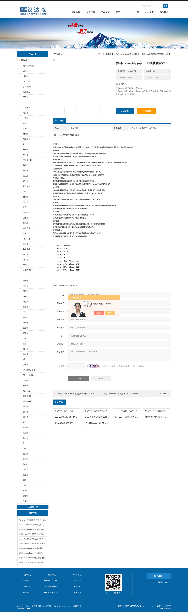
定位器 (25, 181)
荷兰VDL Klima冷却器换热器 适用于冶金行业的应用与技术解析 (33, 525)
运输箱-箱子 (28, 401)
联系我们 (164, 12)
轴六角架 (26, 186)
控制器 (25, 317)
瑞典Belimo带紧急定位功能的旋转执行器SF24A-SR (33, 534)
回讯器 (25, 291)
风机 (25, 443)
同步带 (25, 113)
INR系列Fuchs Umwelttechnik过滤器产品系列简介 (53, 587)
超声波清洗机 (28, 66)
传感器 (25, 464)
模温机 (25, 307)
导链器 (25, 275)
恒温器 (25, 76)
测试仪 (25, 176)
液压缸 (25, 202)
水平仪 (25, 155)
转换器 (25, 386)
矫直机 (25, 254)
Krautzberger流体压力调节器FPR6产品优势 (127, 417)
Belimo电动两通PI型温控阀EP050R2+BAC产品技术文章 (33, 539)
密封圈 (25, 412)
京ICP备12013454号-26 (134, 606)
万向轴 (25, 333)
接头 (25, 490)
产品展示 (105, 12)
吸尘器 (25, 123)
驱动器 (25, 496)
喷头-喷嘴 (27, 396)
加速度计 (26, 139)
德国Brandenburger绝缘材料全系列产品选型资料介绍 (33, 548)
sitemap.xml (150, 606)
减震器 (25, 328)
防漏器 (25, 296)
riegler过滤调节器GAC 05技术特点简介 (97, 417)
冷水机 (25, 302)
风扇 (25, 129)
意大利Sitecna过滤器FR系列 (96, 423)
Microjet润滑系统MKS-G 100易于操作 (124, 394)
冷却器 (25, 323)
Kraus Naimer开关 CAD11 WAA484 (53, 581)
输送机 (25, 354)
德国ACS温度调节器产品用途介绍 (67, 423)
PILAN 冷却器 (28, 375)
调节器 (25, 338)
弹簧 (25, 448)
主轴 (25, 265)
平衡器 (25, 118)
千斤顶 (25, 171)
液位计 (25, 312)
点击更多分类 (32, 507)
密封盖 (25, 417)
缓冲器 (25, 281)
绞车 (25, 207)
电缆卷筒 (26, 228)
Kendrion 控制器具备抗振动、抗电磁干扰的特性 (33, 520)
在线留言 (149, 12)
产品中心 (119, 54)
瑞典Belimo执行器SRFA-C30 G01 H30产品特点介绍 (33, 544)
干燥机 (25, 150)
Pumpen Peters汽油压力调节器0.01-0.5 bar (157, 411)
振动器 (25, 407)
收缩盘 (25, 454)
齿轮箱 (25, 223)
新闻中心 (120, 12)
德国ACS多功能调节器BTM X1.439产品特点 (157, 417)
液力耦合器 (27, 160)
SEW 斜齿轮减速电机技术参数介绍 (53, 593)
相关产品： (59, 402)
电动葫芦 (26, 212)
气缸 (25, 501)
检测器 (25, 165)
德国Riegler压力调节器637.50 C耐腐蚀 (67, 411)
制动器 (25, 433)
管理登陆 (167, 608)
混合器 (25, 97)
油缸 (25, 485)
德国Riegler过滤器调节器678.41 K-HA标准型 (97, 411)
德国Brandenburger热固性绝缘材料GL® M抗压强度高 (33, 553)
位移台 (25, 191)
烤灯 (25, 144)
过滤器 (25, 428)
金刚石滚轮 (27, 270)
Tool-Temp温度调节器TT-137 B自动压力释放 (127, 411)
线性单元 (26, 92)
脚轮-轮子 (27, 87)
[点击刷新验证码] (93, 366)
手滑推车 (26, 108)
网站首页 (76, 12)
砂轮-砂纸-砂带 (29, 370)
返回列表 (163, 394)
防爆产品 (26, 391)
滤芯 (25, 344)
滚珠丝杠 (26, 81)
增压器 (25, 469)
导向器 (25, 102)
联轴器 (25, 459)
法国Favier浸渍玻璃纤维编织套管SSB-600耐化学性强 (33, 562)
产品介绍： (59, 120)
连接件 (25, 380)
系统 (25, 359)
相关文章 (33, 513)
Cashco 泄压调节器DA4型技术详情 (67, 417)
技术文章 (135, 12)
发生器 (25, 286)
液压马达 (26, 239)
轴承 (25, 422)
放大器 (25, 134)
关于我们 (91, 12)
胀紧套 (25, 365)
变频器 (25, 197)
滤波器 (25, 218)
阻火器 (25, 349)
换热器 (25, 475)
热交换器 (26, 249)
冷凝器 (25, 233)
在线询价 (125, 111)
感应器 (25, 260)
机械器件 (25, 60)
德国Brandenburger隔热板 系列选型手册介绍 (33, 529)
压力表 (25, 244)
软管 (25, 480)
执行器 (25, 438)
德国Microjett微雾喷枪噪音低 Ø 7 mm (79, 394)
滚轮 (25, 71)
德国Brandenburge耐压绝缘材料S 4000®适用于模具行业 (33, 558)
